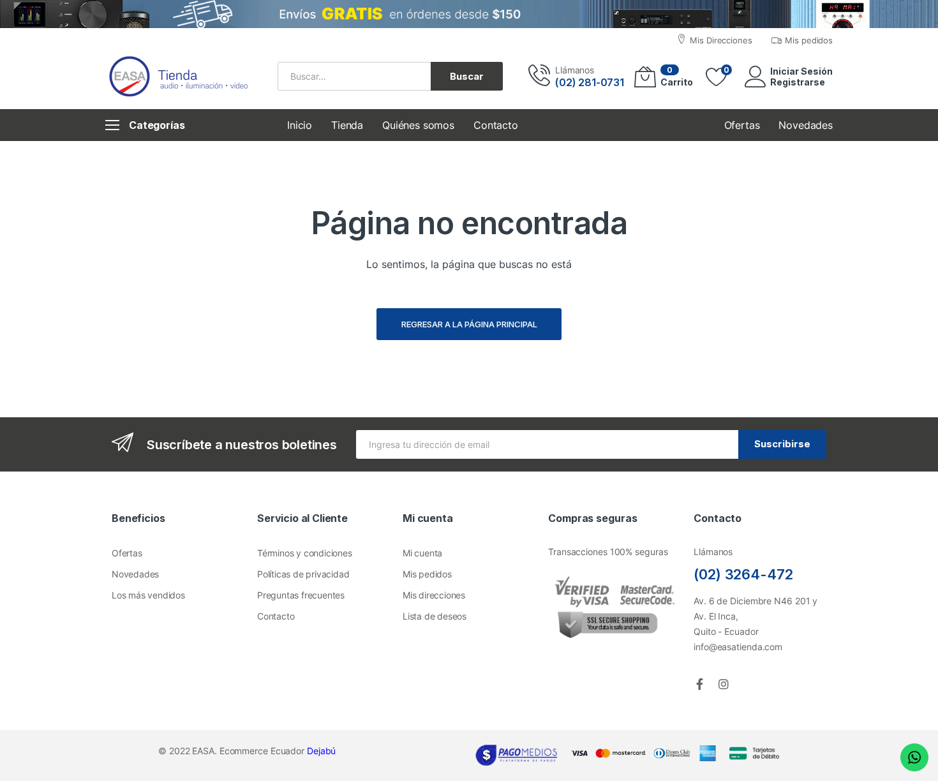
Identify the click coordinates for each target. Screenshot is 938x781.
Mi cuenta (422, 552)
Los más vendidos (148, 595)
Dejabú (321, 750)
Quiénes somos (418, 125)
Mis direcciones (434, 595)
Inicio (299, 125)
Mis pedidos (427, 574)
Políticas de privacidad (303, 574)
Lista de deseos (434, 616)
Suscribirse (782, 444)
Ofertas (127, 552)
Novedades (135, 574)
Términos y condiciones (304, 552)
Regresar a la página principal (469, 324)
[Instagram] (723, 684)
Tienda (347, 125)
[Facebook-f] (699, 684)
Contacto (495, 125)
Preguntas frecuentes (301, 595)
